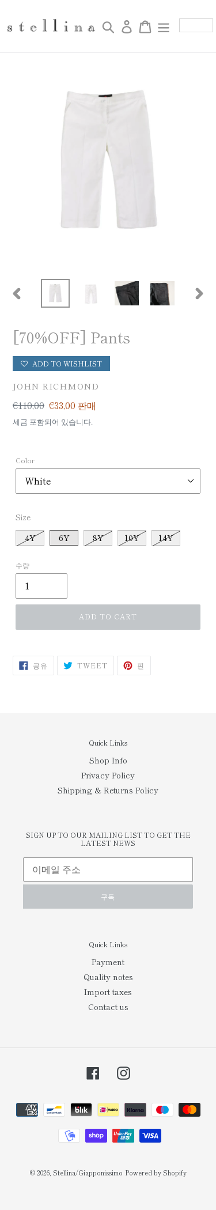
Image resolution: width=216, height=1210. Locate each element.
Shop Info (108, 760)
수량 (22, 565)
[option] (55, 293)
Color (25, 460)
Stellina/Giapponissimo (88, 1172)
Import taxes (108, 991)
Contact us (108, 1006)
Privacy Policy (108, 775)
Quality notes (108, 976)
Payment (108, 961)
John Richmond (56, 386)
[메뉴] (163, 26)
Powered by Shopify (156, 1172)
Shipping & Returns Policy (108, 790)
